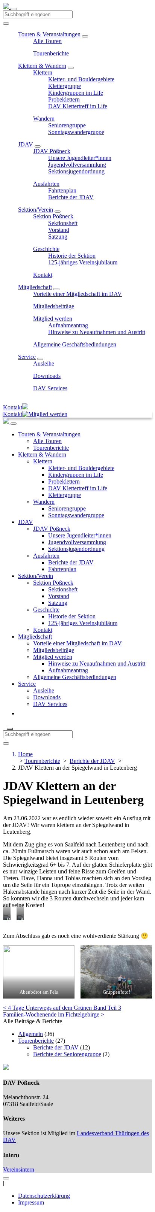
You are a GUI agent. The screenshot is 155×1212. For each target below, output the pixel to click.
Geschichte (46, 249)
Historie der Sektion (72, 255)
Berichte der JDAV (71, 197)
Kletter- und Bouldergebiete (81, 79)
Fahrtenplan (62, 190)
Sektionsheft (63, 223)
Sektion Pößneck (53, 216)
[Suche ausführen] (6, 743)
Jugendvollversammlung (77, 164)
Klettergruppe (64, 86)
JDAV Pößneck (51, 151)
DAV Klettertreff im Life (77, 106)
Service (27, 357)
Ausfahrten (46, 184)
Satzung (57, 236)
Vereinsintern (18, 1169)
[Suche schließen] (10, 729)
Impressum (31, 1202)
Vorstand (58, 230)
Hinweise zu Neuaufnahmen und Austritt (96, 332)
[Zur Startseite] (7, 7)
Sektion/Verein (35, 209)
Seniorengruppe (67, 125)
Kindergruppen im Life (75, 93)
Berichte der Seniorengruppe (67, 1054)
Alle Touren (47, 41)
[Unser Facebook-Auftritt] (6, 1176)
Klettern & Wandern (42, 66)
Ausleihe (43, 363)
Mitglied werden (52, 318)
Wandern (44, 118)
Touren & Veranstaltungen (49, 34)
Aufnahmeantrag (68, 325)
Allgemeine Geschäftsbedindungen (74, 344)
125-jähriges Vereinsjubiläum (82, 262)
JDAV (25, 144)
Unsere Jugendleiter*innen (79, 158)
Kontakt (42, 275)
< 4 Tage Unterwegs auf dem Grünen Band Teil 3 (62, 1008)
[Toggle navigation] (14, 9)
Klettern (42, 72)
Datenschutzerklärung (44, 1196)
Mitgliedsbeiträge (53, 306)
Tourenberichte (51, 53)
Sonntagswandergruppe (76, 132)
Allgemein (30, 1034)
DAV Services (50, 388)
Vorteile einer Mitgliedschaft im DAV (77, 294)
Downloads (47, 376)
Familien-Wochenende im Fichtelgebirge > (53, 1014)
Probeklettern (64, 99)
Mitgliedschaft (35, 287)
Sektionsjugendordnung (76, 171)
